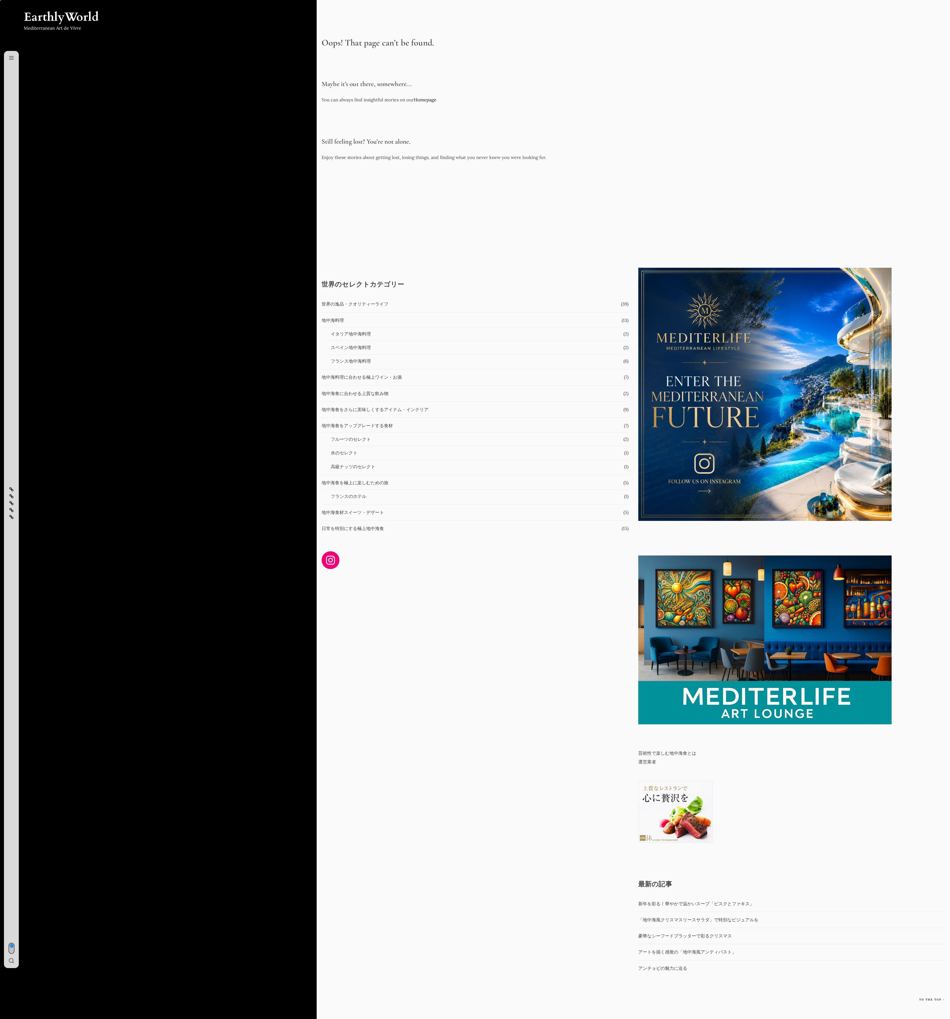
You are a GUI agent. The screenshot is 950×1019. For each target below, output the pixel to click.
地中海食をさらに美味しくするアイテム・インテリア (375, 409)
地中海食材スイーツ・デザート (353, 512)
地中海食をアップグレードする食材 (357, 425)
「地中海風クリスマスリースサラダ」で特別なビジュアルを (698, 920)
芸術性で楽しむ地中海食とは (667, 753)
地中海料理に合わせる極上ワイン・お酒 (362, 377)
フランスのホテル (348, 496)
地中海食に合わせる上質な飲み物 (355, 393)
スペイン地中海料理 (351, 347)
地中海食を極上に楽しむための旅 (355, 483)
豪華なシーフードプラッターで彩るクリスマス (685, 936)
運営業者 (647, 762)
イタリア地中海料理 (351, 334)
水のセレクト (344, 453)
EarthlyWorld (61, 17)
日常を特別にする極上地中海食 (353, 528)
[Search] (11, 961)
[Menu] (11, 58)
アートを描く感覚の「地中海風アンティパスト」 (687, 952)
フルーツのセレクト (351, 439)
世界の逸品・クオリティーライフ (355, 304)
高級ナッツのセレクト (353, 466)
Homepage (425, 100)
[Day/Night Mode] (11, 948)
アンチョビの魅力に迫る (662, 968)
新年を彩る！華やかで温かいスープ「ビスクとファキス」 (696, 904)
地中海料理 (333, 320)
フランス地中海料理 (351, 361)
